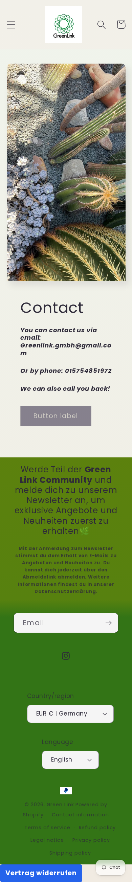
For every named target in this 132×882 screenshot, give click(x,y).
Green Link (60, 804)
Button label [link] (56, 416)
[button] (11, 24)
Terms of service (47, 827)
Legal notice (47, 840)
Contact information (80, 814)
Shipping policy (70, 853)
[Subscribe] (108, 623)
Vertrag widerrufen (41, 873)
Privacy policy (91, 840)
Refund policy (97, 827)
